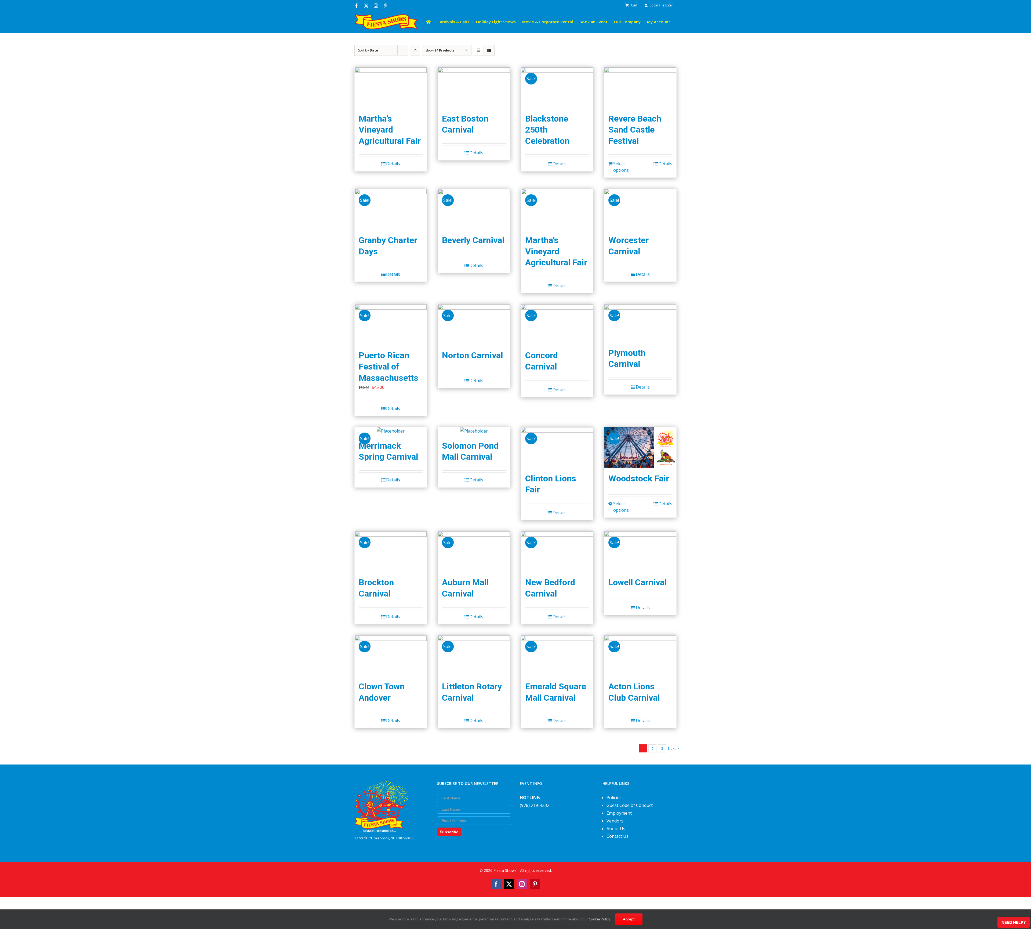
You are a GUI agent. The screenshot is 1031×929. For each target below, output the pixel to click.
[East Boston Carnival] (474, 87)
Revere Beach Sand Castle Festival (634, 130)
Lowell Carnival (637, 582)
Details (393, 164)
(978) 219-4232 (534, 805)
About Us (616, 829)
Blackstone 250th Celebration (547, 130)
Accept (629, 919)
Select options (621, 167)
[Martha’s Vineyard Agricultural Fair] (391, 87)
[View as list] (489, 50)
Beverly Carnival (473, 240)
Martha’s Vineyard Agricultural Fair (390, 130)
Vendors (615, 821)
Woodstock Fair (638, 478)
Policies (614, 797)
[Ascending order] (415, 50)
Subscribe (449, 832)
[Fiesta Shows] (381, 784)
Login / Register (661, 5)
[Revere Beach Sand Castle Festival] (640, 87)
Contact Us (618, 836)
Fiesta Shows (505, 870)
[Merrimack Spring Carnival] (391, 431)
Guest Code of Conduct (630, 805)
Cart (634, 5)
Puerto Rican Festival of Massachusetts (388, 366)
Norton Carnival (472, 355)
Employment (619, 813)
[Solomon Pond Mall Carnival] (474, 431)
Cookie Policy (599, 919)
